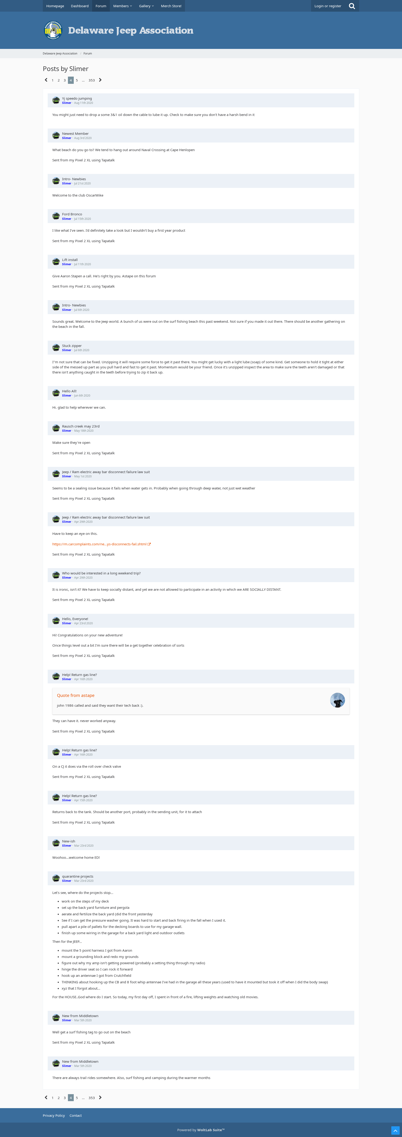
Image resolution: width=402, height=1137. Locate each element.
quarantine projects (77, 876)
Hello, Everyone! (75, 618)
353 (92, 80)
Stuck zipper (72, 345)
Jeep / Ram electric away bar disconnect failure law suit (106, 471)
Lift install (70, 259)
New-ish (68, 841)
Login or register (328, 5)
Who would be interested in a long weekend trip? (101, 573)
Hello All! (69, 391)
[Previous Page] (46, 80)
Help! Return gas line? (79, 674)
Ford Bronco (72, 214)
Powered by (201, 1129)
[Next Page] (100, 80)
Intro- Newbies (74, 178)
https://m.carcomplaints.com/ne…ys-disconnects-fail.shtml (99, 544)
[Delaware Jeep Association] (201, 30)
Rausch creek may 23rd (81, 426)
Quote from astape (75, 695)
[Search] (352, 6)
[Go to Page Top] (395, 1130)
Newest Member (75, 133)
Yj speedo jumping (77, 98)
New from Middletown (80, 1015)
